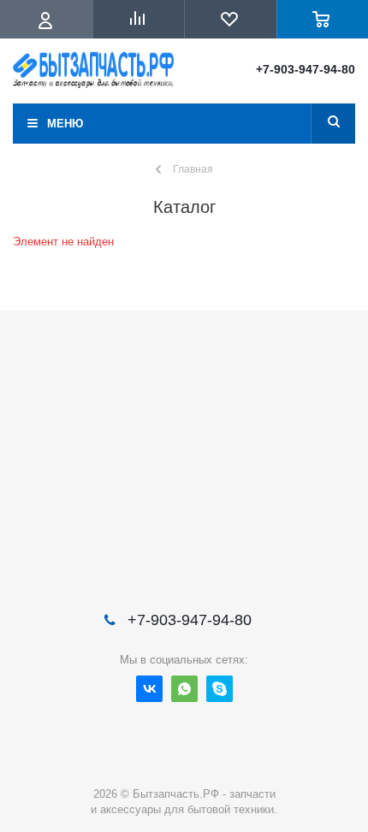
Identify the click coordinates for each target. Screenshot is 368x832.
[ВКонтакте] (149, 689)
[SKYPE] (219, 689)
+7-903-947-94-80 (305, 69)
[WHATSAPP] (184, 689)
